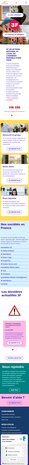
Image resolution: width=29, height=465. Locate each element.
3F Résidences (6, 280)
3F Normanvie (6, 254)
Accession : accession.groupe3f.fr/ (11, 430)
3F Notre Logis (6, 257)
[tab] (11, 115)
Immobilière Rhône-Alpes (10, 267)
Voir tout (14, 390)
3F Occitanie (5, 274)
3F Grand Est (5, 261)
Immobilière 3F (6, 247)
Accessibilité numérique (8, 414)
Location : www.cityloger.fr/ (9, 427)
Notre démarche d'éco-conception (11, 417)
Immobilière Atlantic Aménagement (14, 277)
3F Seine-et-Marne (7, 251)
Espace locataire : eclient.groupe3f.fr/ (12, 433)
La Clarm (4, 284)
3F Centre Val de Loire (9, 264)
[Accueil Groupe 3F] (4, 2)
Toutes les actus (14, 358)
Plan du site (5, 419)
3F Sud (3, 270)
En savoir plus (14, 403)
